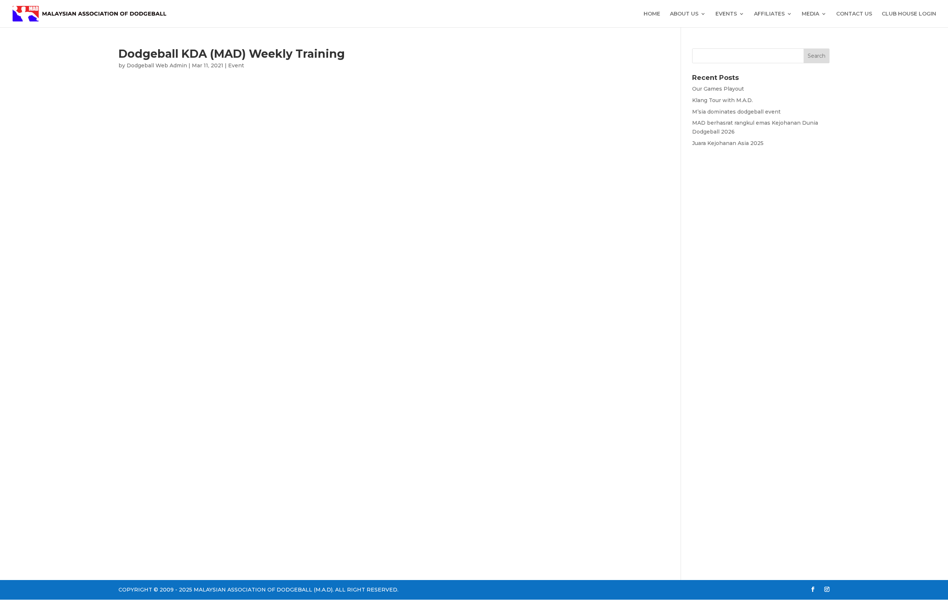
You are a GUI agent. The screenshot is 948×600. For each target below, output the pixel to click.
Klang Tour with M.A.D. (722, 100)
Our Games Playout (718, 88)
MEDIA (810, 14)
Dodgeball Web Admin (157, 65)
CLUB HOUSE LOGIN (909, 14)
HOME (652, 14)
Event (236, 65)
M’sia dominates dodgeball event (736, 111)
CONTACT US (854, 14)
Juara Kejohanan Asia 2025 (728, 143)
